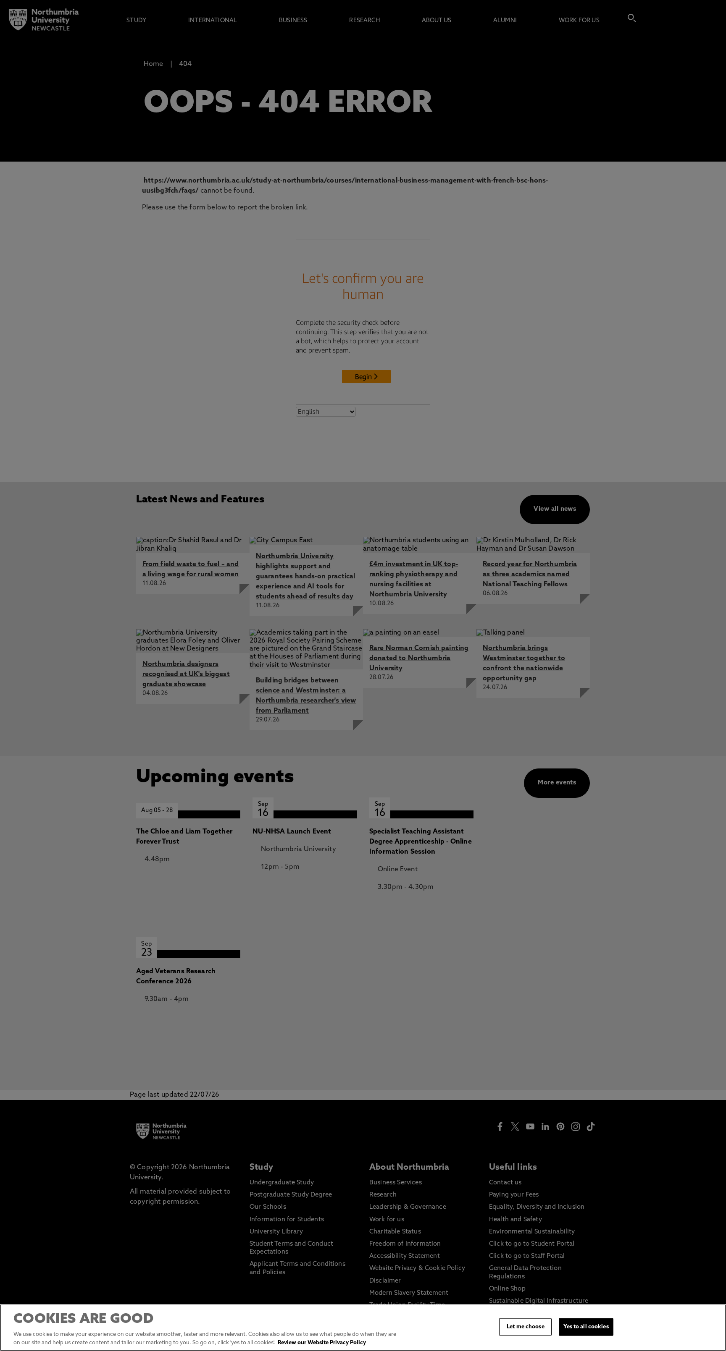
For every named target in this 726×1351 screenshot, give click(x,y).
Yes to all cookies (585, 1327)
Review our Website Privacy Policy (322, 1342)
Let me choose (525, 1327)
